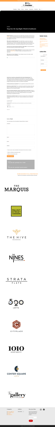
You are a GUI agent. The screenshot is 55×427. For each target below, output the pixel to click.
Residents (36, 9)
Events (22, 9)
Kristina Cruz (10, 100)
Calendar (26, 9)
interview (29, 103)
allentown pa (9, 103)
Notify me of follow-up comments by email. (14, 152)
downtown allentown (16, 103)
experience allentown (24, 103)
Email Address (43, 56)
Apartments (31, 9)
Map (39, 9)
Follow (31, 420)
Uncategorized (9, 414)
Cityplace (8, 36)
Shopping (15, 9)
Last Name (42, 63)
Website (8, 145)
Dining (19, 9)
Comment (8, 123)
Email (8, 141)
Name (8, 137)
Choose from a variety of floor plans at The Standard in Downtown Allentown (28, 0)
